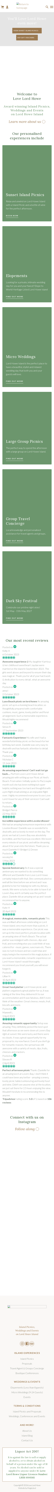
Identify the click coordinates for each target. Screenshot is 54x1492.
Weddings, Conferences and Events (27, 1416)
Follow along (25, 1129)
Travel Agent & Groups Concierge (27, 1368)
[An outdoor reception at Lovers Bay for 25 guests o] (14, 1273)
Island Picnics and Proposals (27, 1411)
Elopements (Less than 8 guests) (27, 1387)
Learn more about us (25, 121)
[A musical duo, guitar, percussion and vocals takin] (14, 1198)
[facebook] (27, 1343)
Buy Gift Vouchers (26, 37)
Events (27, 1397)
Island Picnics (27, 1358)
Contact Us (27, 1440)
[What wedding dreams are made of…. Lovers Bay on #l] (14, 1155)
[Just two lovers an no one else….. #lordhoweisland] (14, 1239)
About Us (27, 1430)
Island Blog (27, 1435)
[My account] (7, 7)
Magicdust (31, 1488)
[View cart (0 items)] (2, 7)
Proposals (27, 1363)
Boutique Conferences (27, 1373)
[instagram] (22, 1343)
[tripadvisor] (31, 1343)
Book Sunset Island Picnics (26, 30)
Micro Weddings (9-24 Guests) (27, 1392)
